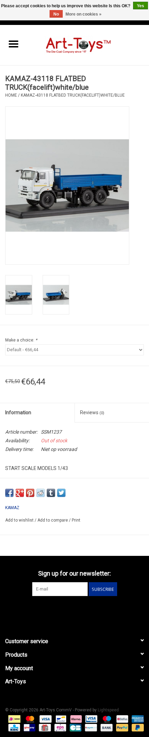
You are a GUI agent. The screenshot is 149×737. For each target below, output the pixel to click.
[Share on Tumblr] (51, 493)
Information (18, 412)
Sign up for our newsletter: (74, 573)
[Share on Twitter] (61, 493)
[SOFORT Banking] (75, 718)
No (56, 14)
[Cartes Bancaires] (74, 727)
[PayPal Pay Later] (136, 727)
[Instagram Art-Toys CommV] (80, 610)
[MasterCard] (29, 718)
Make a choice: (21, 340)
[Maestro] (106, 718)
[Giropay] (28, 727)
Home (11, 95)
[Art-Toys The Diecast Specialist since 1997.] (88, 44)
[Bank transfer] (106, 727)
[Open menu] (13, 44)
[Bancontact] (60, 718)
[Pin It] (30, 493)
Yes (140, 5)
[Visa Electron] (90, 718)
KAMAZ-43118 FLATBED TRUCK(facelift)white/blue (73, 95)
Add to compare (53, 520)
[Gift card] (44, 727)
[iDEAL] (13, 718)
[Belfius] (121, 718)
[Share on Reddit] (40, 493)
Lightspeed (108, 710)
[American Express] (136, 718)
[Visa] (45, 718)
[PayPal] (121, 727)
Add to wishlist (20, 520)
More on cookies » (83, 14)
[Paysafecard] (90, 727)
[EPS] (59, 727)
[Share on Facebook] (9, 493)
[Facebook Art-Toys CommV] (68, 610)
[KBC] (13, 727)
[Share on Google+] (20, 493)
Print (76, 520)
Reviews (92, 412)
